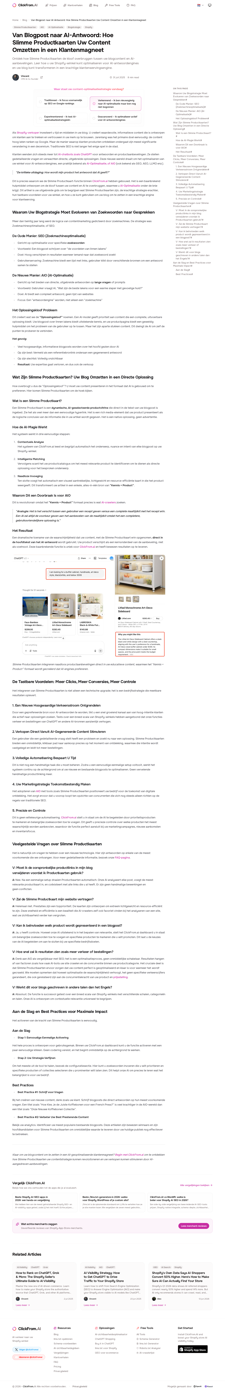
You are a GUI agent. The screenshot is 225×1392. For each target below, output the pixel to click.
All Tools (141, 1334)
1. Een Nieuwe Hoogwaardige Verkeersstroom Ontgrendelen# (192, 168)
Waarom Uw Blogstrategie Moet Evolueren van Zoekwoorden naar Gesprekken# (191, 96)
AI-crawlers (108, 502)
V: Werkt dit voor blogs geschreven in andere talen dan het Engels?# (193, 255)
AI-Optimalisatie (130, 185)
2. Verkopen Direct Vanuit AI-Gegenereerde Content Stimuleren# (191, 177)
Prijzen (53, 5)
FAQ (133, 5)
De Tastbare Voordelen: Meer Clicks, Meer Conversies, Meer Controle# (189, 159)
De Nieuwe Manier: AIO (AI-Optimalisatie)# (190, 113)
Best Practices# (184, 274)
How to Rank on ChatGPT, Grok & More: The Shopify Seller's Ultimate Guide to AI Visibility (37, 1277)
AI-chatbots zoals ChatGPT (75, 154)
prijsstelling (120, 977)
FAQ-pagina (122, 857)
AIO (38, 791)
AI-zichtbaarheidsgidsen (66, 1348)
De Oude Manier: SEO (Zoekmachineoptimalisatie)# (191, 105)
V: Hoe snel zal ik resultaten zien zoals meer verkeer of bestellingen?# (193, 245)
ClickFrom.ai (100, 181)
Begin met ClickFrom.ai (129, 1154)
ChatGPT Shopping (105, 1338)
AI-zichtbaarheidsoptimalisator (111, 1334)
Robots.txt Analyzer (150, 1348)
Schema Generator (150, 1338)
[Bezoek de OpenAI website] (197, 1386)
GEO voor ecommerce (106, 1352)
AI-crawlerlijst (147, 1352)
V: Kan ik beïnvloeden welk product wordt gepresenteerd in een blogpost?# (193, 234)
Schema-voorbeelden (65, 1343)
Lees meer (21, 1305)
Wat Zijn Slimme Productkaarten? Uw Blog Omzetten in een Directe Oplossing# (191, 125)
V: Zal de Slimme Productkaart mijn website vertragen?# (192, 225)
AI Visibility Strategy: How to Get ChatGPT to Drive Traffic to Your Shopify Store (104, 1277)
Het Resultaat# (184, 151)
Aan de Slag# (183, 269)
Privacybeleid (61, 1371)
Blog (95, 5)
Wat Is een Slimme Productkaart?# (193, 135)
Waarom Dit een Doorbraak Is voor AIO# (191, 146)
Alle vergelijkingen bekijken (194, 1185)
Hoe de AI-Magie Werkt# (189, 140)
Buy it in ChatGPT (104, 1343)
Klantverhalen (75, 5)
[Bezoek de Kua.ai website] (209, 1386)
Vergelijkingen (61, 1352)
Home (15, 20)
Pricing (57, 1366)
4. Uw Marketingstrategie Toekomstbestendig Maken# (191, 193)
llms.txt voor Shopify (106, 1348)
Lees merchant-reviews (194, 1225)
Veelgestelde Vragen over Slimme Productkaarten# (191, 205)
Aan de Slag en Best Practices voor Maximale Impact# (192, 264)
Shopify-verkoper (28, 132)
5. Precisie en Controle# (188, 198)
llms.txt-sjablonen (63, 1338)
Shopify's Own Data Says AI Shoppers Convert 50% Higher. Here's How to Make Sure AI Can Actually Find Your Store (180, 1277)
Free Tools (114, 5)
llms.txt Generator (149, 1343)
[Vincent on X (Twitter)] (41, 77)
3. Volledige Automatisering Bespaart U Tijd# (190, 186)
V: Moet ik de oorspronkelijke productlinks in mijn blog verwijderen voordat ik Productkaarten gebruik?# (191, 215)
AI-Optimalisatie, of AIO (101, 163)
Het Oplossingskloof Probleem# (192, 118)
